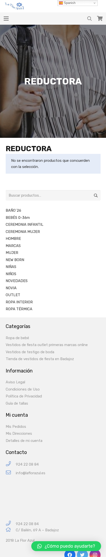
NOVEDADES (17, 281)
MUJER (12, 252)
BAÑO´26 (13, 210)
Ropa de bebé (17, 338)
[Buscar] (89, 18)
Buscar (95, 195)
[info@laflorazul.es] (11, 473)
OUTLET (13, 295)
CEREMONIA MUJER (23, 231)
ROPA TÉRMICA (19, 309)
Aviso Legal (15, 382)
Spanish (69, 3)
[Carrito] (99, 18)
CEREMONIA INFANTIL (24, 224)
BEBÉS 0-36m (18, 217)
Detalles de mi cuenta (24, 440)
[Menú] (6, 18)
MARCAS (13, 246)
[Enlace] (15, 6)
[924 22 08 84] (11, 464)
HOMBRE (13, 238)
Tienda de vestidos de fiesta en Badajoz (40, 359)
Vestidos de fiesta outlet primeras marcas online (47, 345)
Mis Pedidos (16, 426)
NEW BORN (15, 260)
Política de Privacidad (24, 396)
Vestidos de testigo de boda (30, 352)
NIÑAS (11, 267)
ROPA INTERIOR (19, 302)
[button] (66, 546)
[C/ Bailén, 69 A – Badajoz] (11, 530)
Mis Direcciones (19, 433)
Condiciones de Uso (23, 389)
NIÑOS (11, 274)
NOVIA (11, 288)
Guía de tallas (17, 403)
